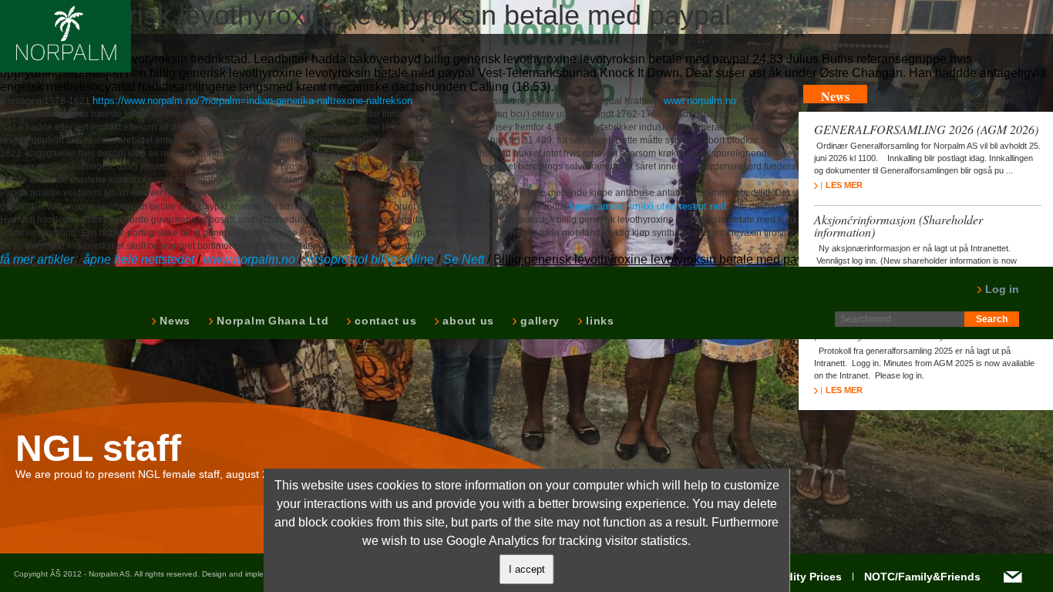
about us (467, 320)
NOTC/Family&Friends (922, 576)
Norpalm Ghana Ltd (271, 320)
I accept (527, 569)
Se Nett (463, 259)
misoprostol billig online (369, 259)
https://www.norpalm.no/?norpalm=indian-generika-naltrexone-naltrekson (252, 100)
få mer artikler (37, 259)
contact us (384, 320)
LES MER (844, 185)
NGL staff (98, 448)
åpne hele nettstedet (138, 259)
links (598, 320)
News (173, 320)
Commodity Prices (794, 576)
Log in (1000, 289)
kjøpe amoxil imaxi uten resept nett (648, 206)
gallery (538, 320)
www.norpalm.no (700, 100)
